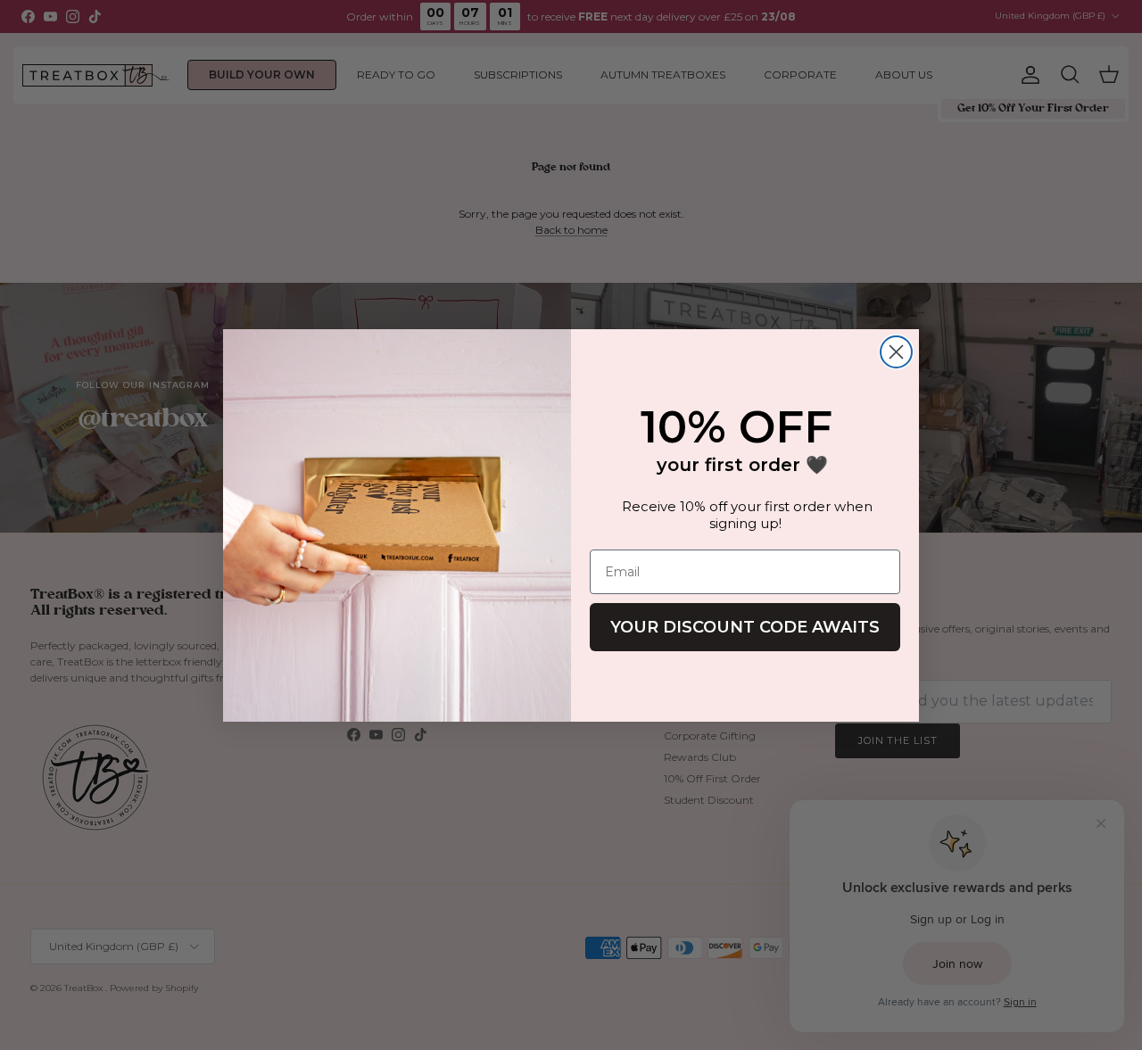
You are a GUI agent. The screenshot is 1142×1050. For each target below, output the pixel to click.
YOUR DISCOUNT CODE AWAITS (745, 627)
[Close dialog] (896, 352)
